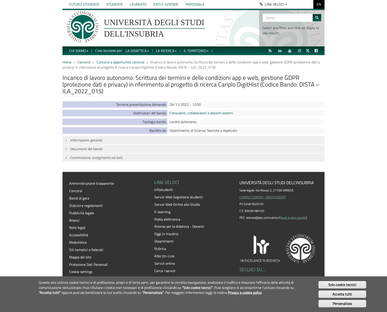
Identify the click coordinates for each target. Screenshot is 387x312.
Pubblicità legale (81, 213)
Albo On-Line (164, 256)
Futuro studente (84, 4)
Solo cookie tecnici (342, 284)
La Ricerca (165, 50)
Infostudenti (163, 189)
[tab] (193, 140)
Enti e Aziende (166, 4)
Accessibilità (78, 235)
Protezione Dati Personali (88, 264)
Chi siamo (77, 50)
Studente (114, 4)
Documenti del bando (86, 149)
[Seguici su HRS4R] (278, 248)
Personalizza (342, 303)
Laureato (138, 4)
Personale (195, 4)
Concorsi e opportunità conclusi (120, 62)
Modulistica (78, 242)
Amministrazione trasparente (91, 183)
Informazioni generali (86, 140)
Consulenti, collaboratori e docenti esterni (201, 113)
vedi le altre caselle (294, 217)
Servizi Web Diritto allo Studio (177, 204)
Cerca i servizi (164, 270)
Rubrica (160, 248)
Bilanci (74, 220)
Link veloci (275, 4)
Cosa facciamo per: (108, 50)
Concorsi (83, 62)
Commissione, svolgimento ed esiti (96, 157)
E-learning (162, 211)
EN (319, 4)
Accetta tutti (342, 294)
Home (66, 62)
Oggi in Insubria (166, 233)
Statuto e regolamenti (86, 205)
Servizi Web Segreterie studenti (178, 197)
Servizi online (164, 263)
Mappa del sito (80, 257)
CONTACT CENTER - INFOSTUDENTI (262, 197)
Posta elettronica (167, 219)
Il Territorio (195, 50)
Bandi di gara (79, 198)
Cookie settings (80, 271)
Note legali (77, 227)
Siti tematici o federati (86, 249)
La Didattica (136, 50)
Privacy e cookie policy (245, 292)
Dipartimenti (164, 241)
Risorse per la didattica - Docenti (179, 226)
